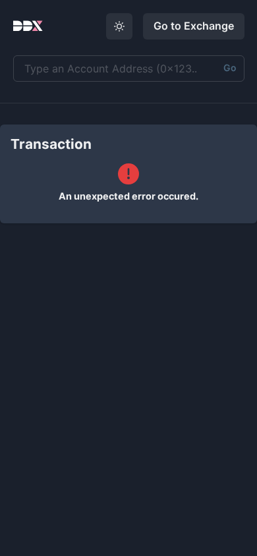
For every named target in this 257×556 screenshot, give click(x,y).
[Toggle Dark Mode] (119, 26)
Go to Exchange (194, 25)
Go (230, 67)
